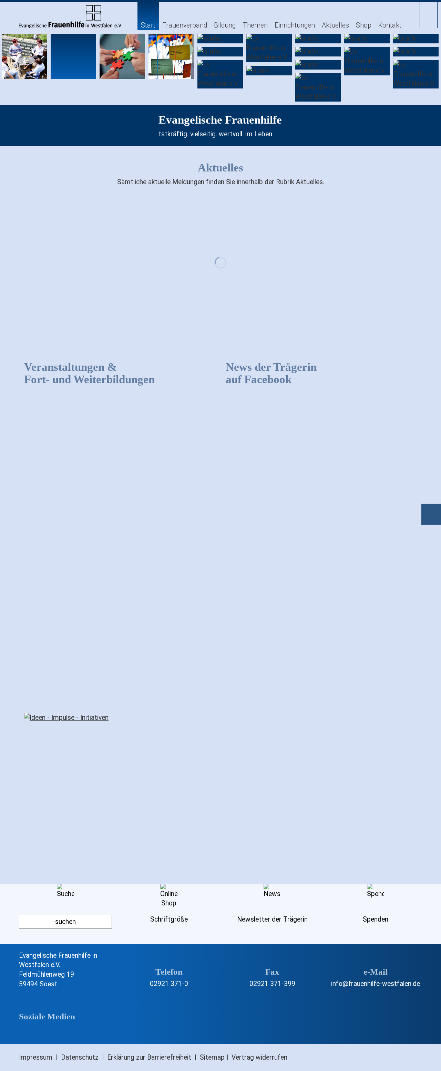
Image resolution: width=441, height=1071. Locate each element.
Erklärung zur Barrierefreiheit (149, 1057)
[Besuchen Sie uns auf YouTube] (76, 1032)
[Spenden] (432, 516)
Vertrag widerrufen (259, 1057)
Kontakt (389, 25)
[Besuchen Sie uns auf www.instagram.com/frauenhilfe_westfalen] (53, 1032)
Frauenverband (184, 25)
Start (148, 25)
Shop (363, 25)
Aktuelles (335, 25)
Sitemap (212, 1057)
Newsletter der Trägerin (272, 919)
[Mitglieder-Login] (429, 14)
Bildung (225, 25)
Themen (255, 25)
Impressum (35, 1057)
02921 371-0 (169, 984)
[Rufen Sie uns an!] (169, 960)
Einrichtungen (295, 25)
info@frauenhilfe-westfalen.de (375, 984)
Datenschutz (80, 1057)
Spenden (375, 919)
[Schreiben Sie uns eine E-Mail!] (375, 960)
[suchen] (65, 922)
